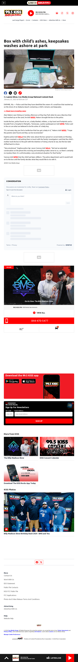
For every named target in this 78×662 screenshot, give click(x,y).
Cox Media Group (13, 630)
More (64, 20)
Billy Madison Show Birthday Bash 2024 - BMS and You (27, 534)
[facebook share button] (5, 93)
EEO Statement (9, 583)
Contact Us (8, 576)
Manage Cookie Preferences (12, 634)
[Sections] (3, 2)
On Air (28, 20)
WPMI (62, 124)
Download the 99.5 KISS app (21, 375)
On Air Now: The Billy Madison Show (39, 301)
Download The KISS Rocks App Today (20, 483)
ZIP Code (8, 410)
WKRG (33, 117)
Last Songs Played (18, 20)
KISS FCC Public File (11, 591)
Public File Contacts (11, 587)
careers (51, 631)
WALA (20, 137)
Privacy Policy (8, 631)
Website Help (8, 618)
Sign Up (39, 421)
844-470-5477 (39, 320)
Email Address (18, 410)
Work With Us (9, 579)
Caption (68, 86)
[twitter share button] (10, 93)
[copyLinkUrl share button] (20, 93)
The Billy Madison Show (14, 458)
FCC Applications (10, 595)
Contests (35, 20)
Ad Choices (38, 631)
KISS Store (43, 20)
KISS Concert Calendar (49, 458)
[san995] (39, 3)
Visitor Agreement (63, 630)
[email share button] (15, 93)
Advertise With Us (54, 20)
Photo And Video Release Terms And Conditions (22, 599)
